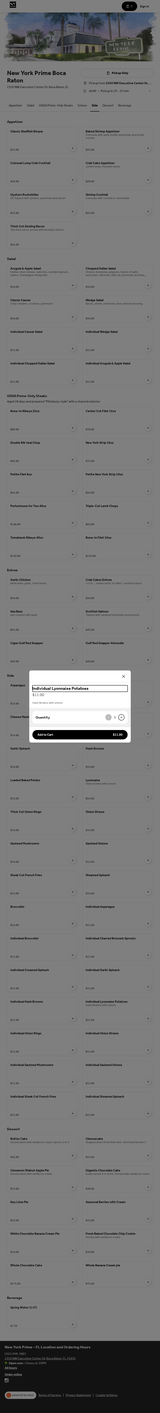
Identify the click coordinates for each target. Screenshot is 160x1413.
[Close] (124, 676)
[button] (80, 734)
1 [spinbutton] (115, 717)
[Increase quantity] (121, 717)
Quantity (43, 717)
